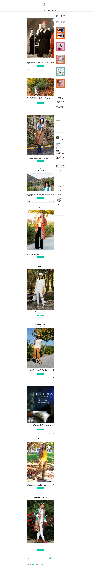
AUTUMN (40, 264)
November (58, 184)
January (58, 208)
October (58, 199)
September (58, 200)
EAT (44, 10)
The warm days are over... (40, 324)
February (58, 207)
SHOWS (53, 10)
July (57, 202)
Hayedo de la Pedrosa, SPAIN (40, 75)
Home (36, 10)
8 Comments (28, 491)
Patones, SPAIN (40, 170)
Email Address (58, 115)
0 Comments (28, 69)
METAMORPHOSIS (61, 156)
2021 (57, 175)
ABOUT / (57, 219)
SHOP (55, 10)
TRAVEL (42, 10)
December (58, 183)
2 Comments (28, 433)
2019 (57, 177)
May (57, 204)
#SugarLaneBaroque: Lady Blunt (40, 497)
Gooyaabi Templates (43, 564)
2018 (57, 178)
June (57, 203)
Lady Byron (40, 207)
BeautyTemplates (34, 564)
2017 (57, 179)
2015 (57, 181)
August (58, 201)
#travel (40, 168)
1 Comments (28, 201)
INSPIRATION (48, 10)
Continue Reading (40, 315)
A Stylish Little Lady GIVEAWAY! (40, 383)
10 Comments (28, 260)
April (57, 205)
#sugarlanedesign (40, 495)
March (58, 206)
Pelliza (40, 111)
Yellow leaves (40, 438)
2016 (57, 180)
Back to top (63, 564)
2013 (57, 209)
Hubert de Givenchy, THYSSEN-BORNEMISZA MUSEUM (40, 15)
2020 (57, 176)
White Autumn (40, 266)
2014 (57, 182)
